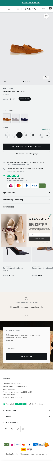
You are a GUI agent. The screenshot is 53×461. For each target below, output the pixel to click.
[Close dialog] (51, 216)
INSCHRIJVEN (39, 239)
